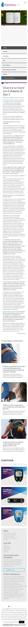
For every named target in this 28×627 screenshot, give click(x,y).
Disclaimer (7, 548)
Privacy (6, 550)
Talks (4, 60)
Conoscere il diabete (10, 533)
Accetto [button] (21, 622)
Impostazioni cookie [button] (8, 624)
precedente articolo (10, 311)
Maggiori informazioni (20, 624)
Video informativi (9, 78)
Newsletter (7, 547)
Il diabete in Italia (9, 536)
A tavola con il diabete (10, 538)
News (5, 47)
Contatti (6, 545)
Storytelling (5, 56)
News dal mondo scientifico (9, 69)
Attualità (5, 51)
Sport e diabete (6, 65)
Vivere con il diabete (10, 535)
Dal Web (5, 74)
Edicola (6, 539)
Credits (6, 551)
